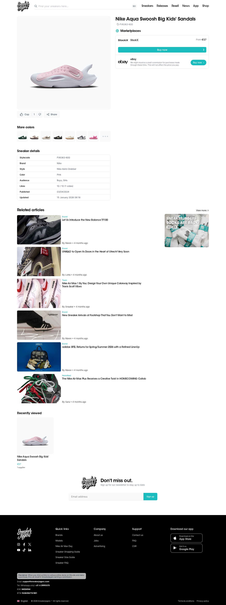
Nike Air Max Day (64, 546)
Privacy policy (203, 601)
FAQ (134, 540)
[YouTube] (18, 550)
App (196, 6)
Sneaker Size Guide (65, 557)
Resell (175, 6)
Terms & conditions (186, 601)
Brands (59, 535)
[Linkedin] (29, 550)
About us (98, 535)
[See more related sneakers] (105, 136)
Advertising (99, 546)
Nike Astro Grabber (66, 169)
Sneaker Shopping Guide (68, 551)
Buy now (180, 49)
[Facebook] (24, 544)
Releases (162, 6)
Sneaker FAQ (62, 562)
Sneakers (147, 6)
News (185, 6)
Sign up (150, 496)
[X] (29, 544)
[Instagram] (18, 544)
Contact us (137, 535)
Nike (59, 163)
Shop (205, 6)
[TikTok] (24, 550)
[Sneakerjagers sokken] (187, 230)
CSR (134, 546)
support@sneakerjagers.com (36, 582)
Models (59, 540)
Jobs (96, 540)
